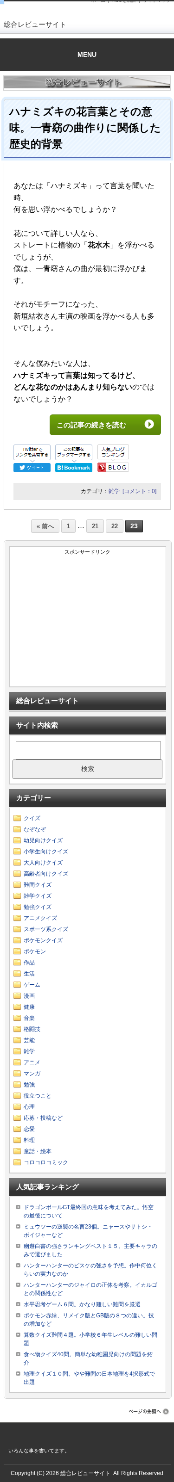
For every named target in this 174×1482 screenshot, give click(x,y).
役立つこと (38, 1096)
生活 (29, 973)
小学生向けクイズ (46, 851)
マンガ (32, 1073)
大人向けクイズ (43, 862)
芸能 (29, 1040)
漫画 (29, 996)
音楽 (29, 1018)
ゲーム (32, 985)
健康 (29, 1007)
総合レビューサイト (35, 24)
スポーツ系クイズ (46, 929)
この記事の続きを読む (98, 425)
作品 (29, 962)
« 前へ (45, 526)
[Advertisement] (88, 621)
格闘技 (32, 1029)
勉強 (29, 1084)
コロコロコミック (46, 1162)
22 (114, 526)
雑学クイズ (38, 896)
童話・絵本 (38, 1151)
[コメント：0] (139, 491)
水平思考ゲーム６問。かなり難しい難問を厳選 (82, 1304)
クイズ (32, 818)
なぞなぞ (35, 829)
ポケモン (35, 951)
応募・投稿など (43, 1118)
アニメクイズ (40, 918)
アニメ (32, 1062)
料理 (29, 1140)
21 (95, 526)
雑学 (114, 491)
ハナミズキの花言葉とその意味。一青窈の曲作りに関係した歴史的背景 (85, 127)
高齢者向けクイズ (46, 874)
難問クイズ (38, 885)
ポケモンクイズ (43, 940)
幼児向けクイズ (43, 840)
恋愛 (29, 1129)
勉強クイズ (38, 907)
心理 (29, 1107)
